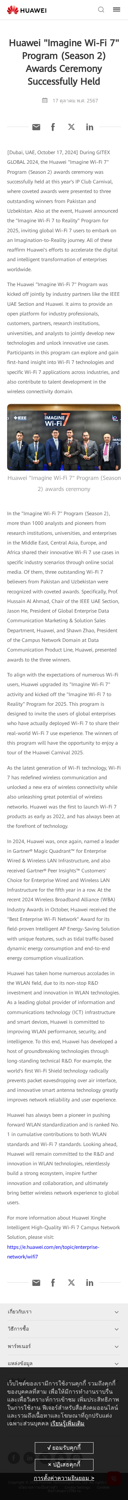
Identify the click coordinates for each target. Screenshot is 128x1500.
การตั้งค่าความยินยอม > (64, 1478)
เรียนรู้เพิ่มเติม (67, 1423)
